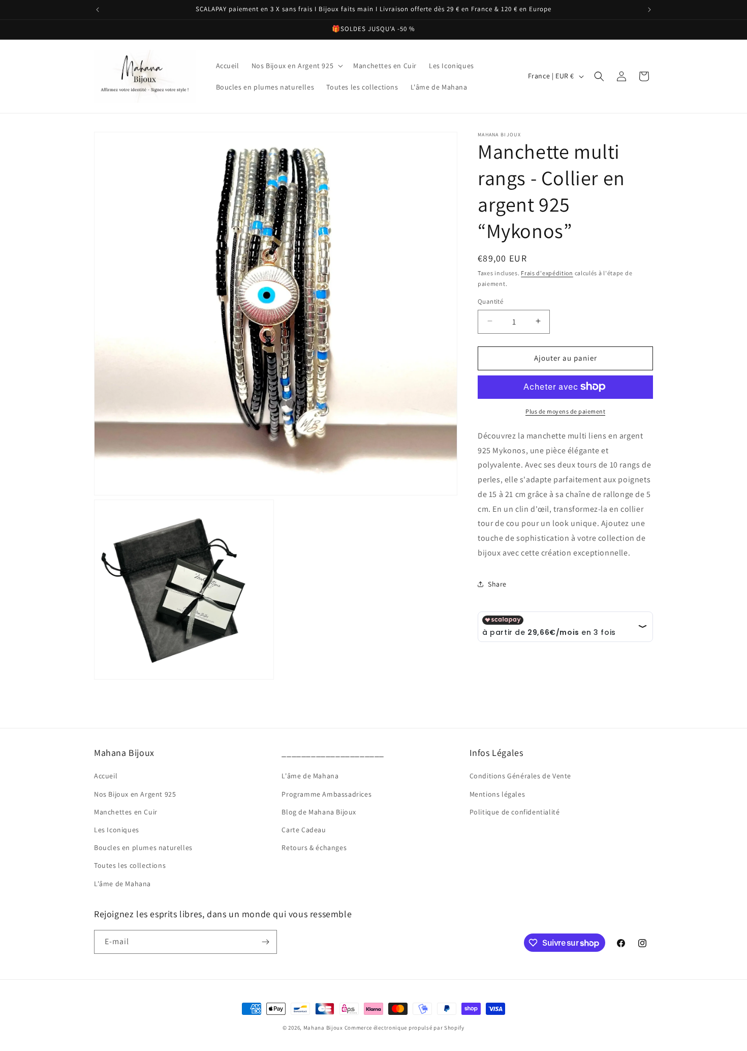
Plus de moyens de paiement (565, 411)
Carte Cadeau (304, 829)
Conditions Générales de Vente (520, 775)
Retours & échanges (314, 847)
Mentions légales (497, 794)
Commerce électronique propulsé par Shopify (404, 1027)
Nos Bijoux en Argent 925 (135, 794)
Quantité (490, 301)
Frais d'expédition (547, 273)
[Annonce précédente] (97, 9)
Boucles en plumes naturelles (143, 847)
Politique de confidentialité (515, 811)
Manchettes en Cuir (126, 811)
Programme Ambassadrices (326, 794)
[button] (296, 65)
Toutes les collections (130, 865)
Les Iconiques (116, 829)
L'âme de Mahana (122, 883)
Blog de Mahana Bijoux (319, 811)
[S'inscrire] (265, 942)
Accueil (105, 775)
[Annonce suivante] (649, 9)
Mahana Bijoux (324, 1027)
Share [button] (497, 583)
